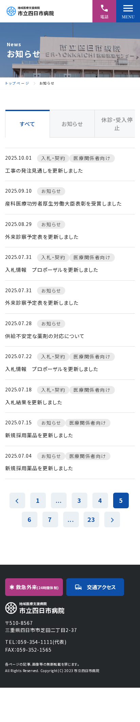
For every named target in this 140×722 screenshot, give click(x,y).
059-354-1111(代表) (42, 641)
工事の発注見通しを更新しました (44, 170)
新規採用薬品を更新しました (39, 435)
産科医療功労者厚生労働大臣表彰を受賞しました (63, 203)
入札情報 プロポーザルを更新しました (51, 269)
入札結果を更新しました (33, 402)
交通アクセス (101, 587)
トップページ (17, 83)
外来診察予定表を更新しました (41, 236)
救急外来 (37, 587)
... (59, 500)
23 (91, 519)
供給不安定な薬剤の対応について (45, 335)
